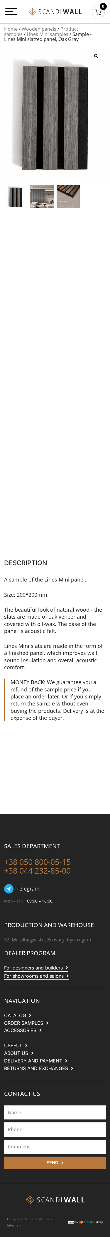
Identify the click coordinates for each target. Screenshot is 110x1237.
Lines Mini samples (47, 34)
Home (11, 29)
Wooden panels (39, 29)
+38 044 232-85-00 (37, 870)
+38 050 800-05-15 (37, 861)
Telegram (28, 888)
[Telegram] (8, 888)
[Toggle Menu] (12, 11)
